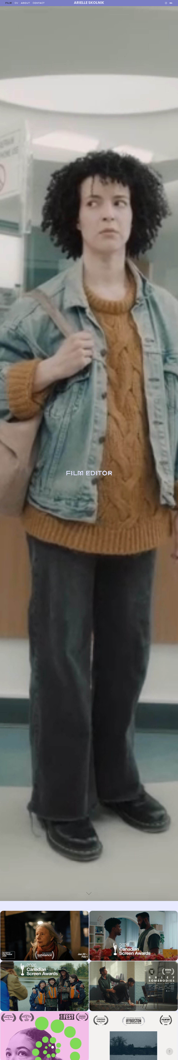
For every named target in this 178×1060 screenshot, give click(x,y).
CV (16, 3)
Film (8, 3)
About (25, 3)
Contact (39, 3)
